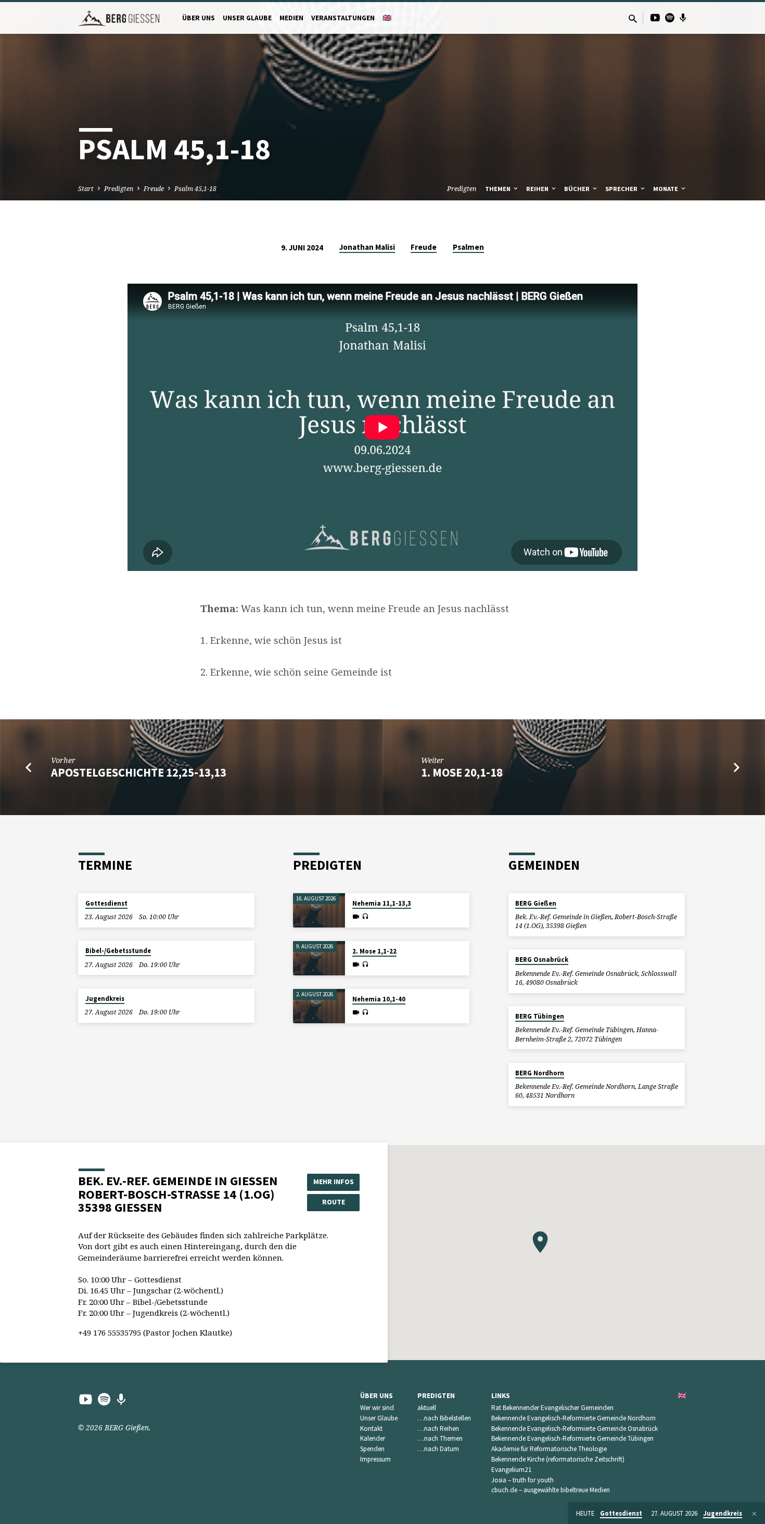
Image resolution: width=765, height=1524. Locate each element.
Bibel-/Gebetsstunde (118, 950)
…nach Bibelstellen (444, 1418)
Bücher (577, 189)
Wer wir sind (377, 1407)
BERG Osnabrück (541, 959)
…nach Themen (440, 1438)
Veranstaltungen (343, 18)
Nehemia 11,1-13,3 (381, 903)
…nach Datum (438, 1448)
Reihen (538, 189)
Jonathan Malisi (367, 247)
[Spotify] (669, 17)
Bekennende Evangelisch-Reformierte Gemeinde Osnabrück (574, 1428)
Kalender (372, 1438)
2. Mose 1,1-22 (374, 951)
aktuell (426, 1407)
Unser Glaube (247, 18)
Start (86, 188)
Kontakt (371, 1428)
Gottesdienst (106, 903)
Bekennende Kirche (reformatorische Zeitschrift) (557, 1459)
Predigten (118, 188)
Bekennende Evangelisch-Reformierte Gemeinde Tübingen (572, 1438)
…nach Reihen (438, 1428)
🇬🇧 (386, 18)
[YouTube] (655, 17)
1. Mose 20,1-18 (462, 772)
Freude (154, 188)
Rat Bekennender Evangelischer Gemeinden (552, 1407)
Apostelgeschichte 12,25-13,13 (138, 772)
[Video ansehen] (356, 916)
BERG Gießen (535, 903)
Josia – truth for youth (522, 1480)
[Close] (754, 1513)
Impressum (375, 1459)
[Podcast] (683, 17)
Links (500, 1395)
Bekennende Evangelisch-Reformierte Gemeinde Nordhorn (573, 1418)
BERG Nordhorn (539, 1073)
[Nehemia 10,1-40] (319, 1006)
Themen (498, 189)
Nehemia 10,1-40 (378, 999)
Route (333, 1201)
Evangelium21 (511, 1469)
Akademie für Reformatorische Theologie (549, 1448)
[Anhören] (365, 916)
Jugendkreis (104, 998)
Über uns (198, 18)
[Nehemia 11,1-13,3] (319, 910)
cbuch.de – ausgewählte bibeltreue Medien (550, 1489)
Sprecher (622, 189)
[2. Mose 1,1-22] (319, 958)
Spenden (372, 1448)
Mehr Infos (333, 1181)
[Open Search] (633, 18)
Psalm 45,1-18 (195, 188)
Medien (291, 18)
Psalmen (468, 247)
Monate (666, 189)
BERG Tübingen (539, 1016)
